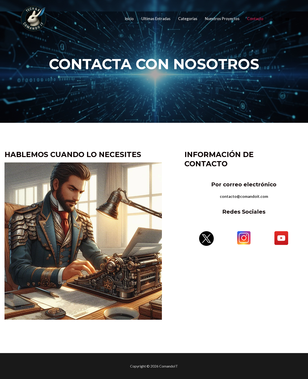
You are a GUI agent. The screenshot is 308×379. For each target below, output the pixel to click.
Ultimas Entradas (155, 18)
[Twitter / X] (274, 19)
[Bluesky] (287, 19)
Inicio (129, 18)
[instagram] (280, 19)
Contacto (255, 18)
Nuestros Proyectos (222, 18)
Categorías (187, 18)
